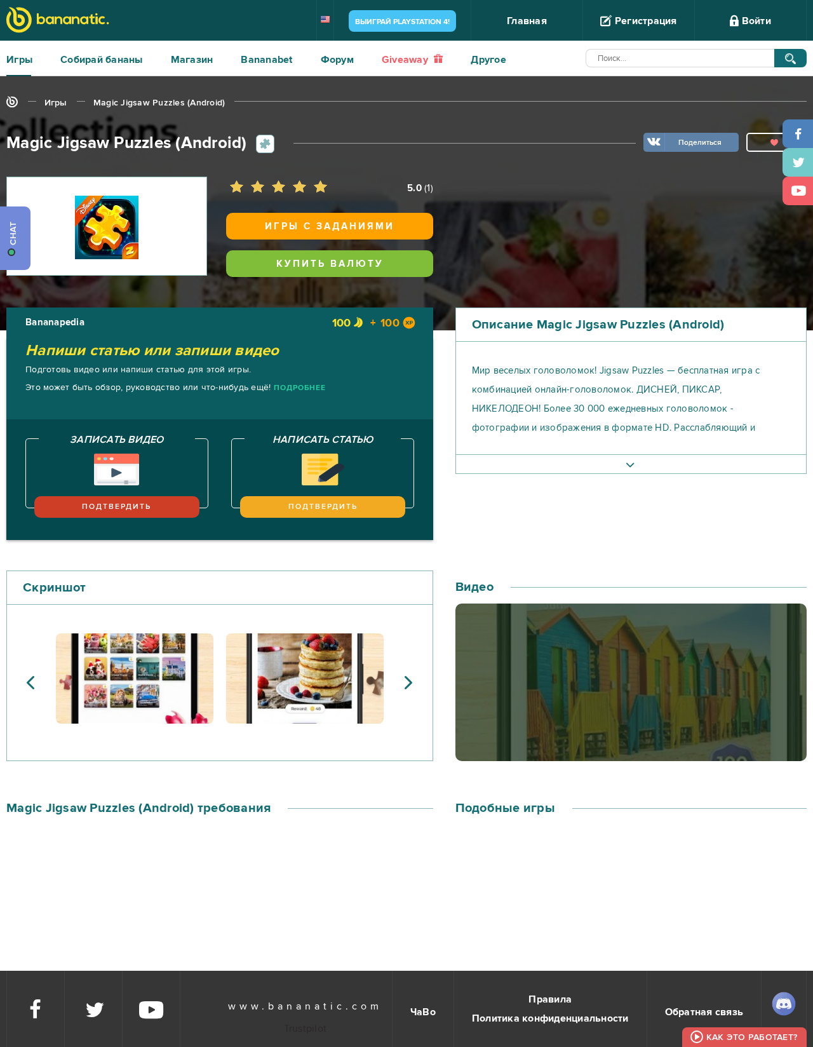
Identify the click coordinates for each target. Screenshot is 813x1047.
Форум (337, 59)
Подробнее (300, 388)
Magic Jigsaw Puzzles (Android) (159, 102)
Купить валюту (330, 263)
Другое (488, 59)
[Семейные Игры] (263, 143)
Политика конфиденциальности (550, 1018)
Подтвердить (116, 506)
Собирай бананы (101, 59)
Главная (527, 21)
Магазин (192, 59)
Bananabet (266, 59)
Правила (550, 999)
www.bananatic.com (305, 1006)
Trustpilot (305, 1028)
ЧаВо (423, 1012)
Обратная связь (704, 1012)
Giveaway (406, 59)
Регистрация (644, 21)
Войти (755, 21)
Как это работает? (751, 1037)
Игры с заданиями (329, 226)
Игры (19, 59)
